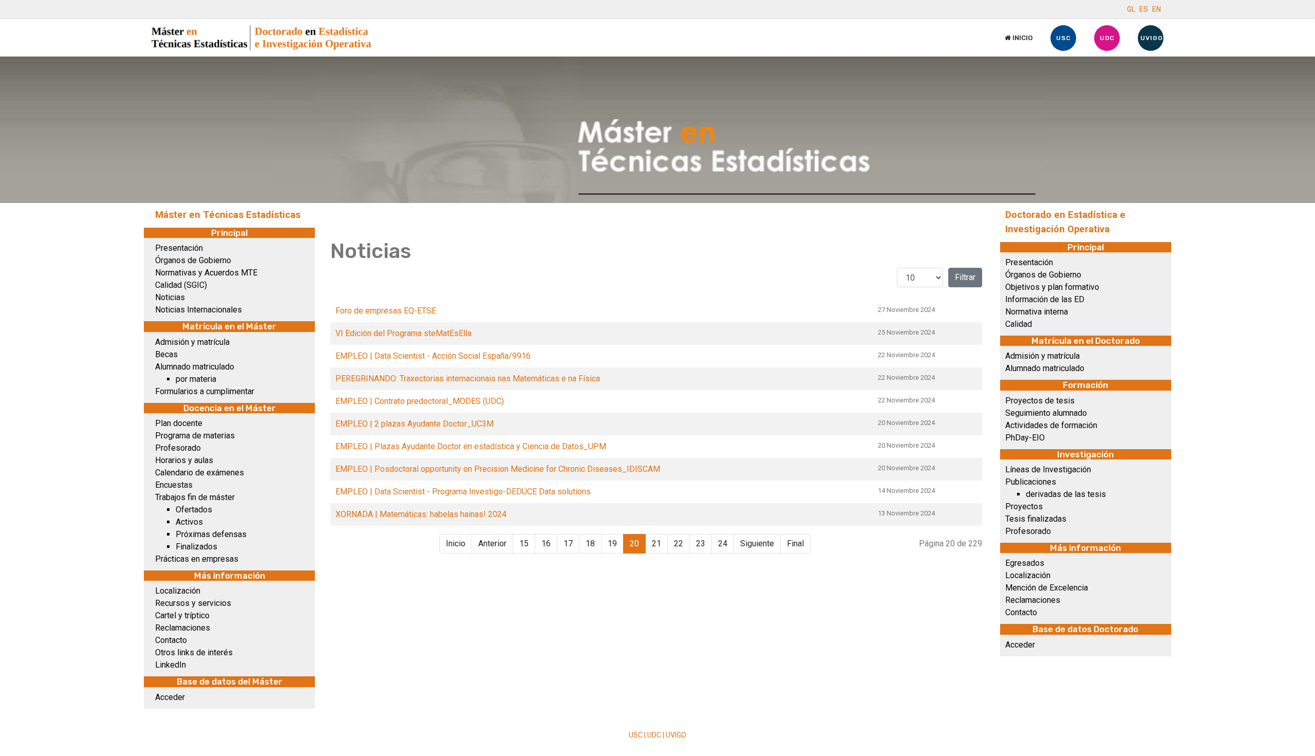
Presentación (179, 248)
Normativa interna (1036, 312)
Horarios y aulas (184, 460)
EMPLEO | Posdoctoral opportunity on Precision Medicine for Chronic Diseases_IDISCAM (497, 469)
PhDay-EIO (1025, 437)
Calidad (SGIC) (181, 285)
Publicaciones (1030, 482)
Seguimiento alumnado (1046, 413)
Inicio (1021, 38)
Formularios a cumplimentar (204, 391)
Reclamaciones (182, 628)
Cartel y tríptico (182, 615)
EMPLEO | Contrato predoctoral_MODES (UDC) (419, 401)
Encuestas (174, 485)
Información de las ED (1044, 299)
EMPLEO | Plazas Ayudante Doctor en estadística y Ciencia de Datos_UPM (470, 446)
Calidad (1018, 324)
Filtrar (965, 277)
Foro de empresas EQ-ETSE (385, 311)
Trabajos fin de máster (195, 497)
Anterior (492, 543)
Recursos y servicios (193, 603)
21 (656, 543)
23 (700, 543)
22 (678, 543)
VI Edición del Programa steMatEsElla (403, 333)
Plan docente (178, 423)
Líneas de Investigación (1048, 469)
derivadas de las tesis (1066, 494)
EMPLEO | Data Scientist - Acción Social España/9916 (433, 356)
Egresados (1024, 563)
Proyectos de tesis (1040, 400)
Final (795, 543)
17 (568, 543)
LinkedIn (170, 665)
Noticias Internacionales (198, 310)
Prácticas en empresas (196, 559)
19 (612, 543)
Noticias (170, 297)
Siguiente (757, 543)
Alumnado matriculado (194, 367)
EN (1156, 9)
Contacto (171, 640)
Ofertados (194, 509)
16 (546, 543)
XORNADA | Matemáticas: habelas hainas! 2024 (420, 514)
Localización (177, 591)
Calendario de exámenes (199, 472)
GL (1131, 9)
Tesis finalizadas (1035, 519)
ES (1143, 9)
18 (590, 543)
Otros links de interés (194, 652)
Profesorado (178, 448)
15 (524, 543)
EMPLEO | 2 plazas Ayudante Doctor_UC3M (414, 424)
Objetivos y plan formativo (1052, 287)
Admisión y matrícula (192, 342)
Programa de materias (195, 435)
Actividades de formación (1051, 425)
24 (722, 543)
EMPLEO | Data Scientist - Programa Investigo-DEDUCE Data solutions (463, 491)
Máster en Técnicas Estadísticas (227, 214)
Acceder (170, 697)
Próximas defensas (211, 534)
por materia (196, 379)
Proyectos (1024, 506)
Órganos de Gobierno (193, 260)
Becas (166, 354)
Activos (189, 522)
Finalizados (196, 546)
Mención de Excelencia (1046, 588)
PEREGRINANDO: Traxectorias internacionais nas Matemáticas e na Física (467, 378)
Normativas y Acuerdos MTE (206, 273)
